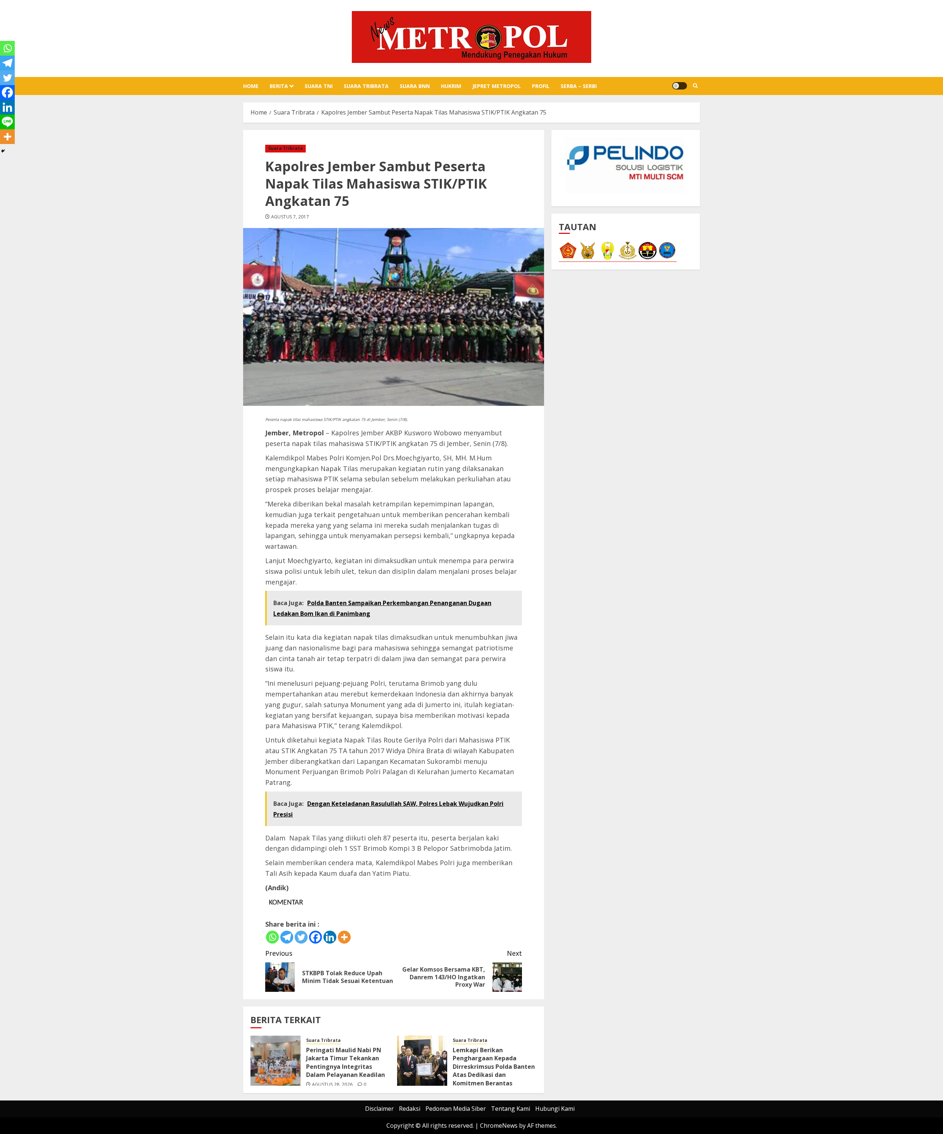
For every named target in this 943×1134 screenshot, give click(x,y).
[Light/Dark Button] (679, 85)
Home (251, 85)
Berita (279, 85)
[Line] (7, 122)
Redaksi (409, 1109)
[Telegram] (286, 937)
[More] (344, 937)
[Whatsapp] (272, 937)
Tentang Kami (510, 1109)
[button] (695, 86)
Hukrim (451, 85)
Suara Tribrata (366, 85)
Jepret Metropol (496, 85)
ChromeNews (499, 1125)
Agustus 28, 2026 (332, 1085)
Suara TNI (319, 85)
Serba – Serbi (579, 85)
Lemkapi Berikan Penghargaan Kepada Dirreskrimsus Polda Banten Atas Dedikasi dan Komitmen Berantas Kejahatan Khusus (494, 1070)
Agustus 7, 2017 (290, 217)
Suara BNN (415, 85)
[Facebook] (315, 937)
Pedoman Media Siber (455, 1109)
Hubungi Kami (555, 1109)
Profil (541, 85)
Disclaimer (379, 1109)
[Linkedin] (329, 937)
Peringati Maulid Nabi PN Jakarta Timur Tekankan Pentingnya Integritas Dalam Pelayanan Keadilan (345, 1062)
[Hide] (3, 151)
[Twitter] (301, 937)
